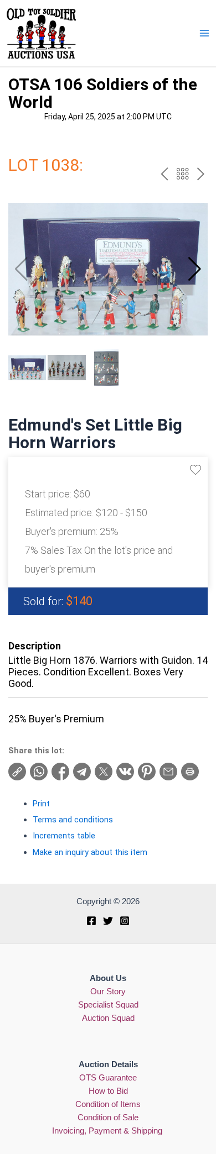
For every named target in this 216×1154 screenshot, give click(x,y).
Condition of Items (108, 1104)
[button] (194, 269)
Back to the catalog (182, 174)
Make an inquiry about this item (90, 852)
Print (41, 804)
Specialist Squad (108, 1004)
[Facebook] (91, 921)
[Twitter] (108, 921)
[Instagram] (125, 921)
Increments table (64, 836)
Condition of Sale (108, 1117)
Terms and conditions (73, 820)
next (201, 174)
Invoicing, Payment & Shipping (108, 1130)
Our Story (108, 991)
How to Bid (108, 1091)
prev (164, 174)
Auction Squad (108, 1018)
